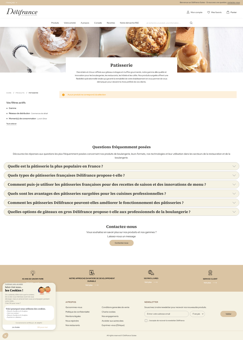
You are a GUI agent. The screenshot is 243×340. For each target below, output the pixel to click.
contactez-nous (233, 2)
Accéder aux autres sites (112, 320)
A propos (85, 23)
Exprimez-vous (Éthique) (113, 325)
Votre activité (70, 23)
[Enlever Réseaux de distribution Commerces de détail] (7, 113)
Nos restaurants (73, 325)
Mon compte (196, 12)
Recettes (111, 23)
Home (9, 93)
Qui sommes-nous (74, 307)
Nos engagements (110, 316)
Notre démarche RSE (129, 23)
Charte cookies (108, 312)
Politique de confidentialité (77, 312)
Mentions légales (73, 316)
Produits (55, 23)
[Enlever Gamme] (7, 108)
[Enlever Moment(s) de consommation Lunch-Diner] (7, 118)
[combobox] (170, 23)
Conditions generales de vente (115, 307)
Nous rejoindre (72, 320)
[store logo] (21, 11)
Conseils (98, 23)
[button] (10, 3)
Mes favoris (216, 12)
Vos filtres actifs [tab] (16, 102)
